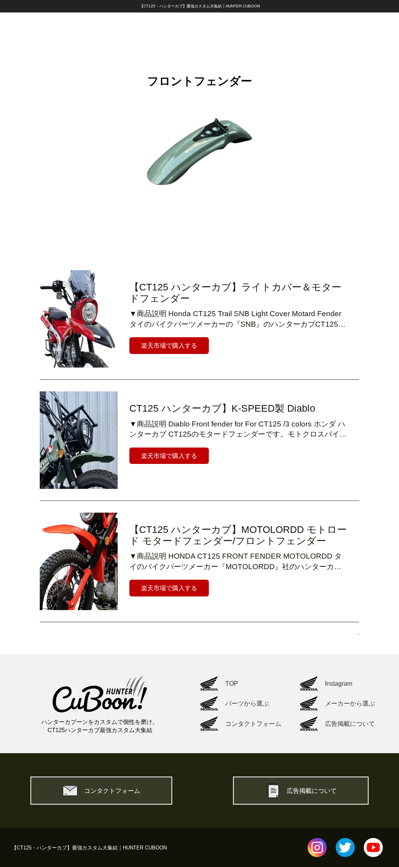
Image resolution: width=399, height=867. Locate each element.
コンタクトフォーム (112, 790)
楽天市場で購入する (169, 345)
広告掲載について (312, 790)
